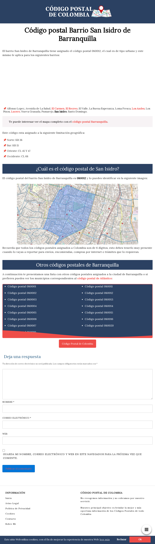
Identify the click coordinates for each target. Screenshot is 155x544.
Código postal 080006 (22, 319)
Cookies (10, 513)
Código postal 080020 (99, 325)
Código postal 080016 (99, 319)
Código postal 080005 (22, 312)
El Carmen (58, 108)
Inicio (8, 498)
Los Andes (138, 108)
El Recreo (72, 108)
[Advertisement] (77, 82)
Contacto (10, 518)
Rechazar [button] (121, 539)
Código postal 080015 (99, 312)
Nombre (8, 402)
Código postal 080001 (22, 286)
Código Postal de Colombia (77, 343)
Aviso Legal (12, 503)
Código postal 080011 (99, 286)
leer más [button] (105, 539)
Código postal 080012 (99, 293)
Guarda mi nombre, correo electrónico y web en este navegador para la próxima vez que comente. (72, 456)
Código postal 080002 (22, 293)
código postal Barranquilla (89, 121)
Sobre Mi (10, 524)
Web (5, 434)
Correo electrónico (16, 418)
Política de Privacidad (17, 508)
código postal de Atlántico (94, 278)
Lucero (15, 111)
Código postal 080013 (99, 299)
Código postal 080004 (22, 306)
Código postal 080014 (99, 306)
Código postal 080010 (22, 332)
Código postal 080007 (22, 325)
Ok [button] (140, 539)
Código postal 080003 (22, 299)
